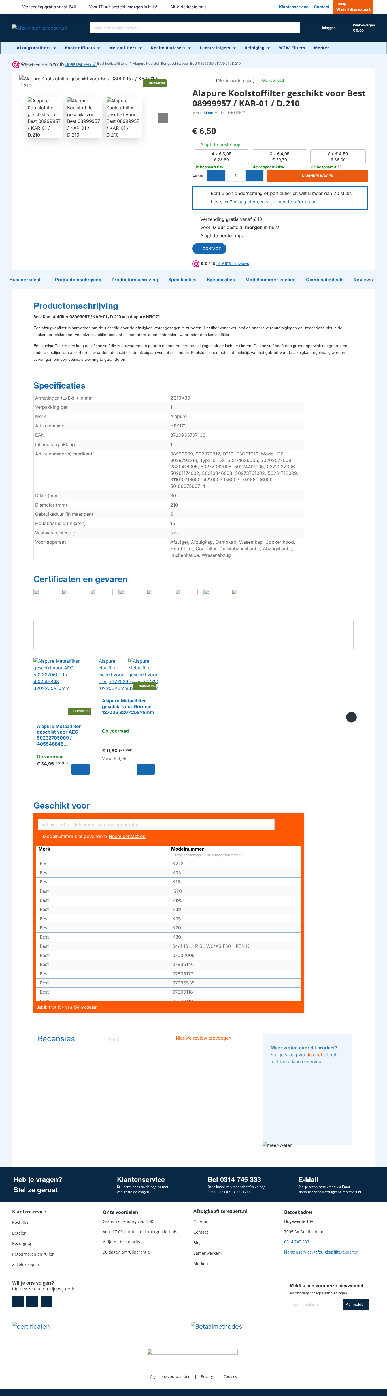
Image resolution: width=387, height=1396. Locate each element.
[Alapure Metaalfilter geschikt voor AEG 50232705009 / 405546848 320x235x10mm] (63, 687)
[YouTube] (46, 1301)
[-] (216, 175)
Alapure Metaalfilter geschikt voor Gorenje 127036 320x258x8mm (128, 706)
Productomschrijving (75, 305)
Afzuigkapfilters (33, 63)
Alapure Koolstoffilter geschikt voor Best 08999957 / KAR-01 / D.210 (187, 63)
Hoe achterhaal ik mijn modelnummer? (208, 855)
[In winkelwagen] (80, 769)
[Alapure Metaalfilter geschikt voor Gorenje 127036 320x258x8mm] (128, 675)
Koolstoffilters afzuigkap (71, 63)
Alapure (210, 112)
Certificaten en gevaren (80, 579)
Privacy (207, 1376)
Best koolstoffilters (112, 63)
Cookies (230, 1376)
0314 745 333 (296, 1241)
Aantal (198, 175)
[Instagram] (32, 1301)
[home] (13, 64)
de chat (314, 1054)
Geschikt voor (61, 805)
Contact (212, 248)
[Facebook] (18, 1301)
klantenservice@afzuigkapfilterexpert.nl (322, 1252)
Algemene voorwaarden (170, 1376)
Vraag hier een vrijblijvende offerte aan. (275, 202)
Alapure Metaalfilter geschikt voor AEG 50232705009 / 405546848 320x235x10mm (59, 735)
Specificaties (59, 385)
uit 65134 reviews (232, 263)
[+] (254, 175)
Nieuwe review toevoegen (203, 1038)
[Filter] (269, 823)
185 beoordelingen (235, 80)
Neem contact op (127, 836)
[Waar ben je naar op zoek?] (294, 27)
